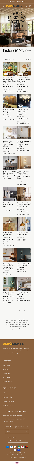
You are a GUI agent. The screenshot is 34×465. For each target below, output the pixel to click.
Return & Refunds (8, 401)
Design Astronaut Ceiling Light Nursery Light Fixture (23, 112)
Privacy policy (23, 455)
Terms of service (13, 457)
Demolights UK (16, 452)
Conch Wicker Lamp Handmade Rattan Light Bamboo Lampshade (24, 205)
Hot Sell (17, 41)
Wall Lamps (6, 378)
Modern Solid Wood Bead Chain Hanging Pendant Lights (24, 144)
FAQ (4, 393)
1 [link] (9, 310)
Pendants (5, 369)
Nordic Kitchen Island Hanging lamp (8, 204)
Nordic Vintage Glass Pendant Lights (22, 234)
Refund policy (15, 455)
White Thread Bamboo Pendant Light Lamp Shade (9, 143)
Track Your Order (8, 405)
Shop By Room (7, 382)
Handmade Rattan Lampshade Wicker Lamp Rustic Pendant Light (24, 80)
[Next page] (24, 310)
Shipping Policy (8, 397)
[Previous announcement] (3, 1)
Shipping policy (22, 457)
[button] (3, 6)
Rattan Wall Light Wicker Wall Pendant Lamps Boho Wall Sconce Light (23, 175)
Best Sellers (6, 365)
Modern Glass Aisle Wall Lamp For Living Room (24, 265)
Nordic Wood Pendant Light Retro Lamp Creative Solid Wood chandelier (8, 236)
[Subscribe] (27, 432)
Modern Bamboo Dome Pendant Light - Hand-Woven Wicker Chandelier (10, 80)
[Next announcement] (31, 1)
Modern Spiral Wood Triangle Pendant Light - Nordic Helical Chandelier (8, 267)
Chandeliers (6, 374)
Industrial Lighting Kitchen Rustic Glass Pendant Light (10, 173)
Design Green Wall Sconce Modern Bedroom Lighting (9, 294)
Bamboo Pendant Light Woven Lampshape (8, 111)
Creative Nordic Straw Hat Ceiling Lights (23, 294)
